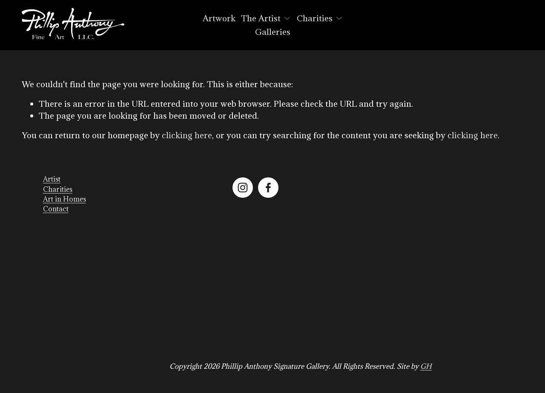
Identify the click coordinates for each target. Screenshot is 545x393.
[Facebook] (268, 187)
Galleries (272, 31)
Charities (57, 189)
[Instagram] (242, 187)
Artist (51, 179)
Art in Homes (64, 199)
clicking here (187, 135)
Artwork (219, 18)
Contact (56, 209)
